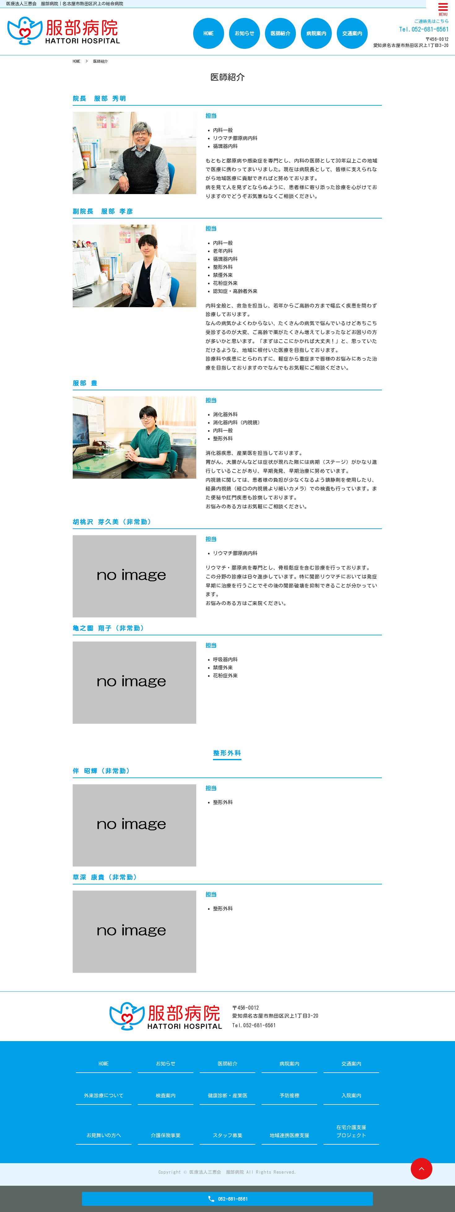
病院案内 (316, 33)
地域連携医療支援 (289, 1135)
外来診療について (104, 1095)
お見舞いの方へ (103, 1135)
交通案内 (352, 33)
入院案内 (351, 1095)
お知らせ (244, 33)
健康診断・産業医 (227, 1095)
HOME (209, 33)
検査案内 (166, 1095)
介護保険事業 (165, 1135)
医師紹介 (280, 33)
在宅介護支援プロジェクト (351, 1131)
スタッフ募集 (227, 1135)
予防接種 (289, 1095)
